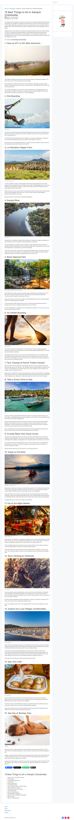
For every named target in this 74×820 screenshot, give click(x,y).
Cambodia (18, 8)
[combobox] (60, 2)
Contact (6, 812)
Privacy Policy (8, 810)
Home (6, 8)
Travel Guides (11, 8)
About (6, 808)
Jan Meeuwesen (14, 17)
